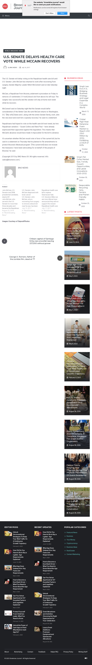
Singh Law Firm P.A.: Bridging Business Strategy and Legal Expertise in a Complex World (84, 97)
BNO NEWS (13, 67)
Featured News (72, 532)
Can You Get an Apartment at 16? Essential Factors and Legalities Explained (75, 335)
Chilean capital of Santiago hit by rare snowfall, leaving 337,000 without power (42, 241)
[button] (89, 16)
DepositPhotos (24, 221)
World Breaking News (14, 51)
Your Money (71, 540)
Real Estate (71, 551)
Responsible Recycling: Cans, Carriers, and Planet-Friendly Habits (84, 192)
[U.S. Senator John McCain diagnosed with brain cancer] (32, 201)
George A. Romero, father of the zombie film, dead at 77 (22, 258)
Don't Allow (49, 13)
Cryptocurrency (72, 543)
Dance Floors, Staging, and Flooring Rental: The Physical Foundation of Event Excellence (77, 470)
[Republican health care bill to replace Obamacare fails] (51, 201)
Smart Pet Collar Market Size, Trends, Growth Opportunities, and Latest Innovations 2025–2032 (83, 165)
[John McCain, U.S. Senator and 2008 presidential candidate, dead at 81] (12, 202)
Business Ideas (72, 547)
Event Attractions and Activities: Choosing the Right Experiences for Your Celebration (50, 616)
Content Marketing (73, 554)
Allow (62, 13)
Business (70, 536)
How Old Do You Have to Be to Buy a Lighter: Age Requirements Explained (77, 233)
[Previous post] (4, 241)
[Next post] (60, 258)
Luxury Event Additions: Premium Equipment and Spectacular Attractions (76, 402)
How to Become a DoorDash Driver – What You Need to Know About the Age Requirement (76, 301)
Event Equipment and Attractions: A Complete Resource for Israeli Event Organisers (76, 436)
